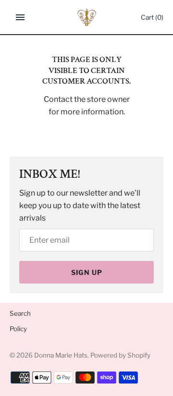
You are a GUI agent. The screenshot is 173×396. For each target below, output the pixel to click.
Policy (18, 329)
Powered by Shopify (120, 355)
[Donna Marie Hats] (87, 17)
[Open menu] (20, 17)
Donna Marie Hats (60, 355)
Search (20, 313)
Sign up (86, 272)
